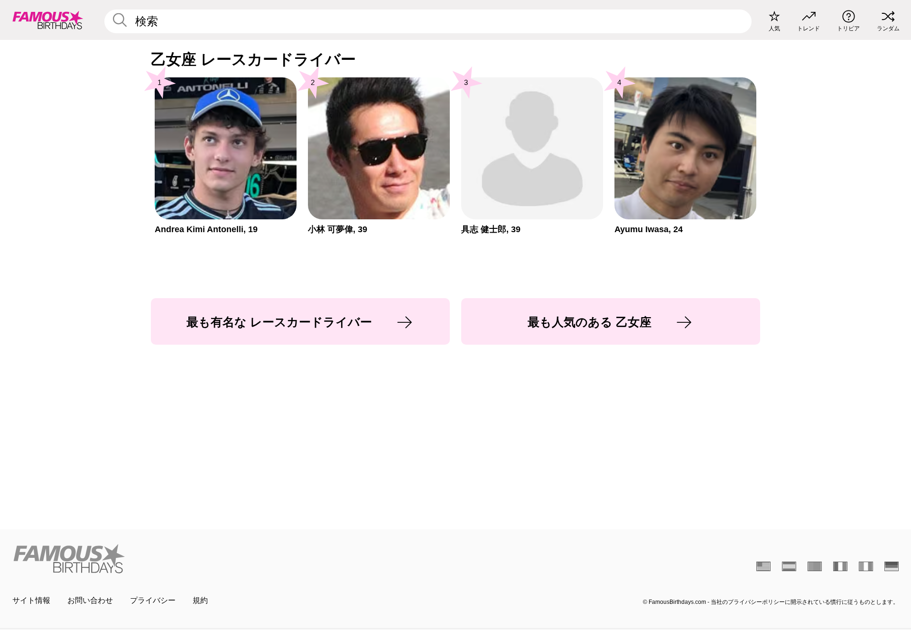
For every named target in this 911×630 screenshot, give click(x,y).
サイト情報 (31, 600)
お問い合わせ (90, 600)
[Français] (840, 566)
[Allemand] (891, 566)
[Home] (231, 559)
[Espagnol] (789, 566)
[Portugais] (815, 566)
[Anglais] (763, 566)
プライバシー (153, 600)
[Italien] (866, 566)
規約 (200, 600)
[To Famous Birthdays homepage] (47, 20)
